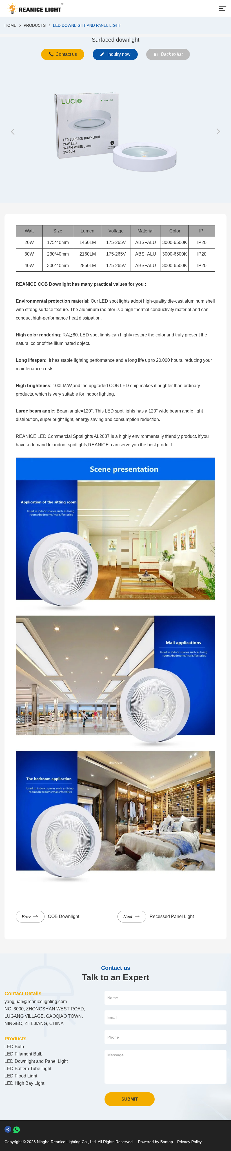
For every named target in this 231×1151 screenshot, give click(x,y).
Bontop (166, 1141)
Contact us (66, 54)
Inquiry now (118, 54)
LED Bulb (14, 1046)
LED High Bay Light (24, 1083)
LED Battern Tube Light (28, 1068)
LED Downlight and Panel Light (87, 25)
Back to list (172, 54)
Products (35, 25)
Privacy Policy (189, 1141)
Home (10, 25)
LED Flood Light (21, 1076)
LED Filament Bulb (24, 1054)
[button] (13, 132)
